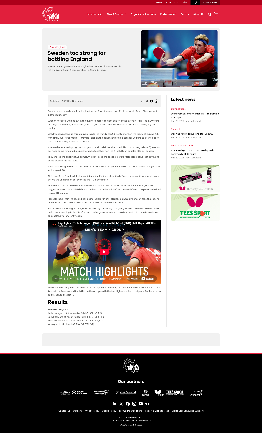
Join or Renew (210, 2)
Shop (185, 2)
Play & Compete (116, 14)
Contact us (64, 410)
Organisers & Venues (143, 14)
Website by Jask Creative (131, 425)
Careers (77, 410)
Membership (94, 14)
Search (209, 14)
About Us (198, 14)
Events (185, 14)
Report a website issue (157, 410)
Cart (216, 14)
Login (195, 2)
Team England (57, 47)
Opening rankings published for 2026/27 (192, 133)
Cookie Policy (109, 410)
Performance (168, 14)
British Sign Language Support (188, 410)
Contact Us (172, 2)
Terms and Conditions (130, 410)
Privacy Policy (91, 410)
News (159, 2)
